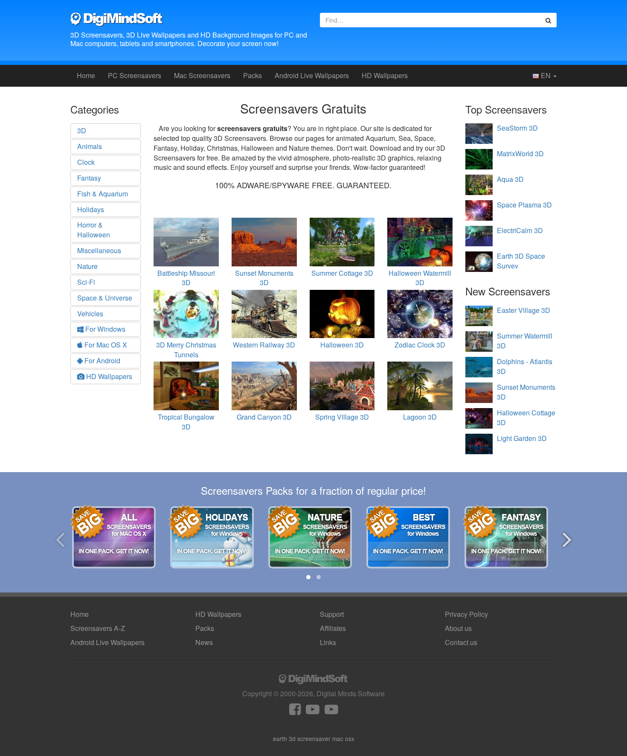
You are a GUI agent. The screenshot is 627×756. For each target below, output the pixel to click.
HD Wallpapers (385, 75)
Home (86, 75)
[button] (308, 577)
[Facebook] (295, 711)
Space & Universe (104, 298)
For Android (101, 360)
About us (458, 628)
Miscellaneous (99, 250)
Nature (87, 266)
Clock (86, 162)
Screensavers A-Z (97, 628)
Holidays (90, 209)
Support (332, 614)
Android (312, 75)
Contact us (461, 642)
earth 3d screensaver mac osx (313, 738)
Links (328, 642)
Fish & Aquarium (102, 193)
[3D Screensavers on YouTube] (312, 711)
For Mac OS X (105, 345)
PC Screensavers (134, 75)
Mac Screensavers (202, 75)
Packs (252, 75)
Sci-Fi (86, 282)
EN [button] (545, 75)
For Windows (104, 329)
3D (81, 130)
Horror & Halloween (93, 229)
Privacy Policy (466, 614)
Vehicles (90, 313)
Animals (89, 146)
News (204, 642)
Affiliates (333, 628)
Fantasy (89, 178)
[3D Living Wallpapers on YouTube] (331, 711)
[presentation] (60, 538)
